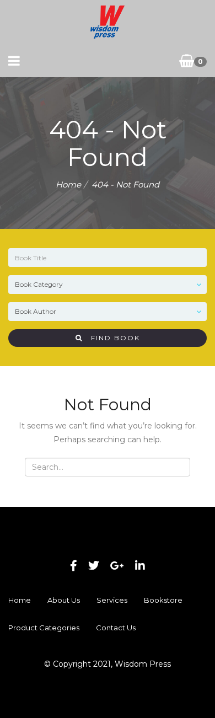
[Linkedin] (140, 565)
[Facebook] (73, 565)
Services (111, 600)
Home (68, 184)
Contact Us (116, 627)
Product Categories (43, 627)
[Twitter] (93, 565)
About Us (63, 600)
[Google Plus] (117, 565)
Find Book (111, 338)
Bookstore (163, 600)
